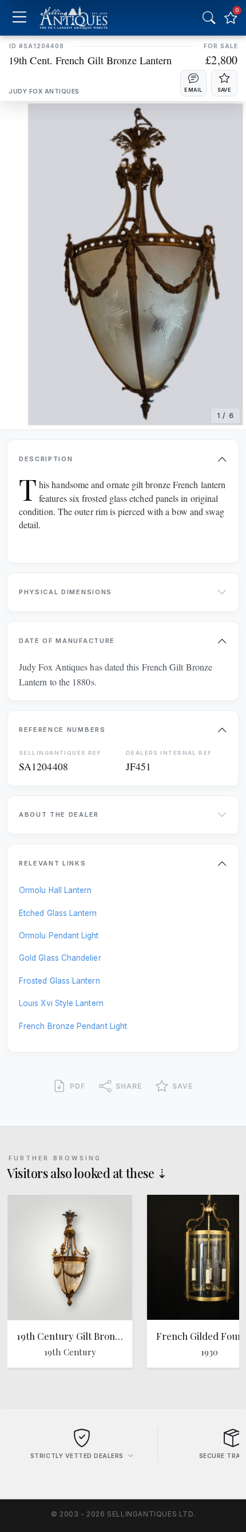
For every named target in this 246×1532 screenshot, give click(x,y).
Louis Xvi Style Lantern (61, 1003)
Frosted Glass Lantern (59, 980)
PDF (77, 1086)
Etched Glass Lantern (58, 913)
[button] (193, 83)
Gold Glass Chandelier (60, 957)
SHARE (129, 1086)
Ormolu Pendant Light (59, 935)
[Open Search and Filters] (209, 18)
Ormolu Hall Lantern (55, 890)
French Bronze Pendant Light (73, 1026)
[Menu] (19, 18)
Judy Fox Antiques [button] (44, 91)
